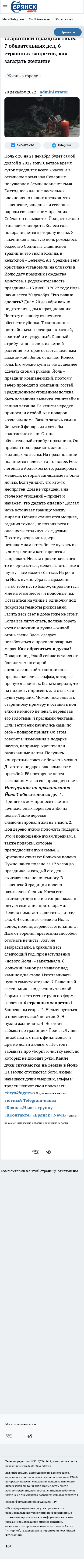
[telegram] (50, 1152)
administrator (54, 92)
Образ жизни (64, 19)
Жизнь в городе (22, 75)
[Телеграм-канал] (61, 145)
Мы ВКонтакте (39, 19)
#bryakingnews (19, 1092)
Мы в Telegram (13, 19)
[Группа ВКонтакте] (22, 145)
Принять (67, 32)
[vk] (36, 1152)
